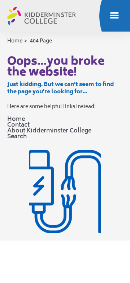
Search (17, 136)
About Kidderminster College (49, 130)
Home (14, 40)
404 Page (41, 40)
